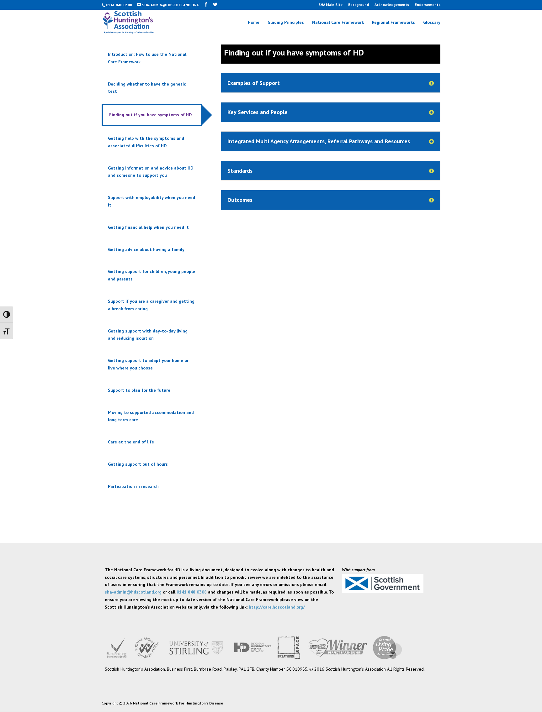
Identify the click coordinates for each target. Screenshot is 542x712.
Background (358, 5)
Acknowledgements (392, 5)
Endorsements (427, 5)
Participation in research (133, 486)
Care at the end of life (131, 442)
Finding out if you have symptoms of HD (150, 115)
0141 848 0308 (192, 592)
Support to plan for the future (139, 390)
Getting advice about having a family (146, 249)
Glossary (431, 22)
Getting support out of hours (138, 464)
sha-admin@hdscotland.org (133, 592)
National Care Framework (338, 22)
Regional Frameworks (393, 22)
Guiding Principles (286, 22)
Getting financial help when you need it (148, 227)
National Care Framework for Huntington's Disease (178, 703)
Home (253, 22)
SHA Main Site (330, 5)
